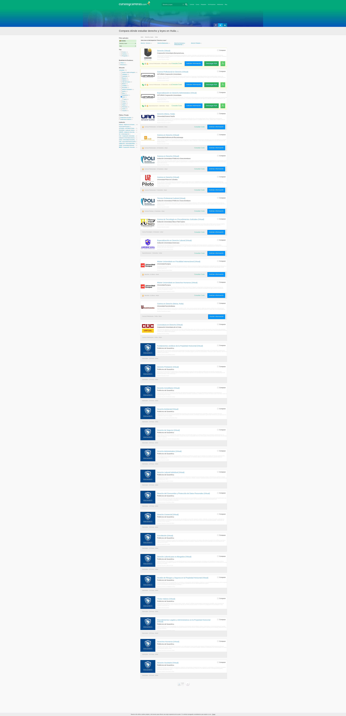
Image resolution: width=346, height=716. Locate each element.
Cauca (124, 108)
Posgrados (203, 4)
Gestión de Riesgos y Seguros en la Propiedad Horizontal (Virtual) (182, 578)
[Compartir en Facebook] (216, 25)
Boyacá (124, 78)
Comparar (222, 50)
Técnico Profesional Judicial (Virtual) (171, 198)
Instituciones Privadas (126, 117)
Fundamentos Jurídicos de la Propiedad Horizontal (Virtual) (180, 346)
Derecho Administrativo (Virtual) (169, 451)
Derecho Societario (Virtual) (167, 663)
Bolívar (124, 83)
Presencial (123, 64)
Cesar (123, 101)
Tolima (124, 105)
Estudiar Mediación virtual (163, 544)
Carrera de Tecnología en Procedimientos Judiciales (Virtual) (180, 219)
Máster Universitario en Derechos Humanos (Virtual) (177, 283)
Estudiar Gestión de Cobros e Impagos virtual (168, 439)
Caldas (124, 103)
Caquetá (124, 110)
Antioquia (124, 74)
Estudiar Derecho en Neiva (163, 122)
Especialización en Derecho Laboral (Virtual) (174, 240)
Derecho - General (145, 43)
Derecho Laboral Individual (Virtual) (170, 472)
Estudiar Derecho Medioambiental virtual (167, 418)
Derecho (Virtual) (163, 51)
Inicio (142, 37)
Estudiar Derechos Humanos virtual (166, 291)
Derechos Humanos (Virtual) (168, 642)
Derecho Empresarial (163, 43)
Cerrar (213, 714)
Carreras (192, 4)
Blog (226, 4)
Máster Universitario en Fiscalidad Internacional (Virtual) (178, 261)
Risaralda (124, 87)
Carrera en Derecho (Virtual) (168, 135)
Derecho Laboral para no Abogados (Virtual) (174, 557)
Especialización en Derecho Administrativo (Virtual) (177, 93)
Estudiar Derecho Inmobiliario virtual (166, 354)
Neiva (125, 99)
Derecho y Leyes (149, 37)
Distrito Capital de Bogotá (128, 72)
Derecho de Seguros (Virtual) (168, 430)
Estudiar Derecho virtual (163, 59)
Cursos (197, 4)
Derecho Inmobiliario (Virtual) (168, 388)
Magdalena (125, 95)
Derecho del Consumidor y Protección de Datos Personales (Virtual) (183, 493)
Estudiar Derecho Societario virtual (165, 502)
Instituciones (220, 4)
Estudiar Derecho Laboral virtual (165, 249)
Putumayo (124, 106)
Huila (123, 97)
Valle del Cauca (126, 82)
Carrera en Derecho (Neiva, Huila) (170, 304)
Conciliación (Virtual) (165, 536)
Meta (123, 93)
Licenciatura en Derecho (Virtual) (170, 325)
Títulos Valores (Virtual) (166, 599)
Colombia (121, 70)
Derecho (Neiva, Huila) (166, 114)
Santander (124, 76)
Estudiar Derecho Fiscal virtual (164, 270)
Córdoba (124, 85)
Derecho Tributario (196, 43)
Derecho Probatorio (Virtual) (168, 367)
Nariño (124, 91)
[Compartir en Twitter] (220, 25)
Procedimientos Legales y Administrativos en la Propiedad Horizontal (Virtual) (183, 621)
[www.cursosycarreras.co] (134, 4)
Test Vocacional (211, 4)
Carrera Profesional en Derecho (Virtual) (172, 72)
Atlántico (124, 80)
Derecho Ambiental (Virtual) (167, 409)
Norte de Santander (127, 89)
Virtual (122, 62)
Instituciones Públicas (126, 119)
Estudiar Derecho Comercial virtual (165, 523)
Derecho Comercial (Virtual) (167, 514)
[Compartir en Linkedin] (225, 25)
